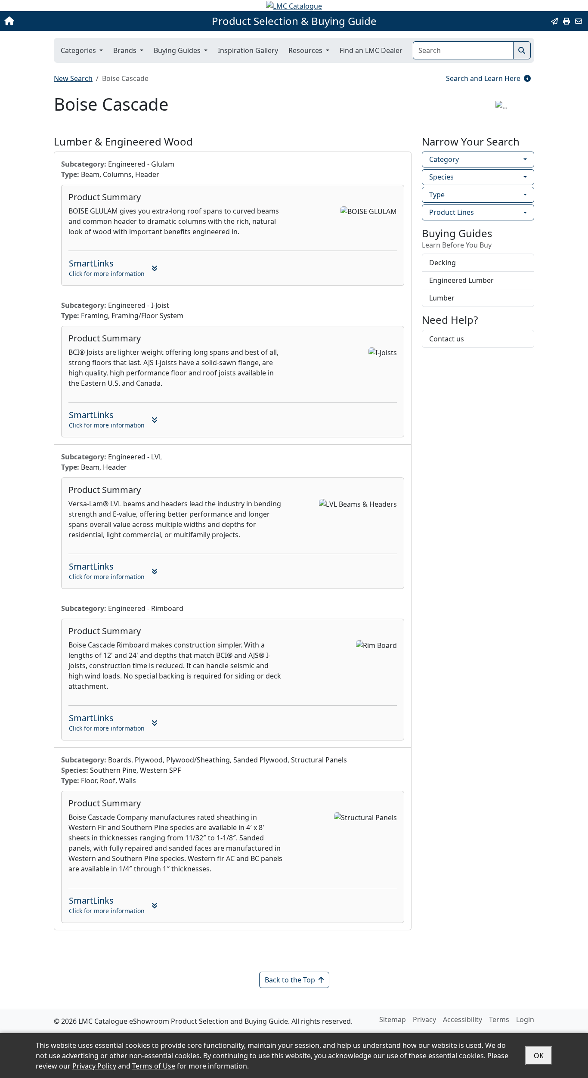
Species (441, 177)
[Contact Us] (578, 21)
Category (444, 159)
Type (437, 194)
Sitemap (392, 1019)
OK (539, 1055)
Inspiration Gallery (248, 50)
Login (525, 1019)
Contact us (446, 339)
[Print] (566, 21)
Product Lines (451, 212)
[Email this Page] (554, 21)
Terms (499, 1019)
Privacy (424, 1019)
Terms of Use (153, 1066)
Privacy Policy (94, 1066)
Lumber (442, 298)
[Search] (522, 50)
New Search (73, 78)
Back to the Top (290, 980)
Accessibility (462, 1019)
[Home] (61, 21)
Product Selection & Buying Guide (294, 21)
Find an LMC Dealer (371, 50)
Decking (442, 262)
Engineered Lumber (461, 280)
